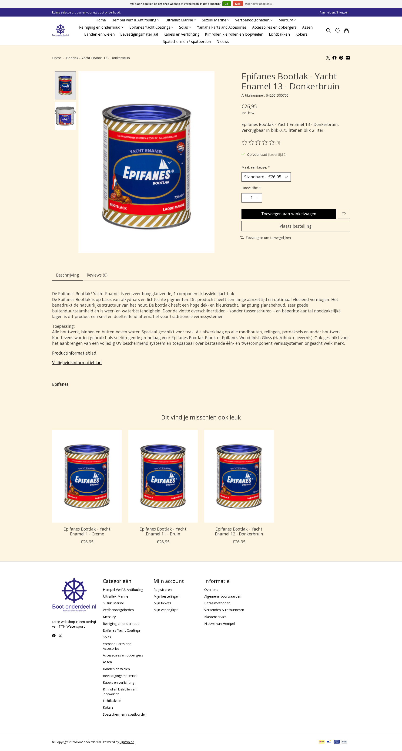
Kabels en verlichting (181, 34)
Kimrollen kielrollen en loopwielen (234, 34)
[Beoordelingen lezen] (258, 142)
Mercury (109, 616)
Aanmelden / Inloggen (334, 12)
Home (101, 20)
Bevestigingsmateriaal (139, 34)
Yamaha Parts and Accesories (222, 27)
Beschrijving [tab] (67, 275)
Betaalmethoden (217, 603)
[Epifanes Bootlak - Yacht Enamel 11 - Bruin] (163, 476)
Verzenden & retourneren (224, 609)
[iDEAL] (322, 742)
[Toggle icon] (328, 31)
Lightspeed (127, 742)
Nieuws (223, 41)
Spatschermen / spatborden (187, 41)
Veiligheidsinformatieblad (77, 362)
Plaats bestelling (296, 226)
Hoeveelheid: (251, 187)
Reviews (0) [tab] (97, 275)
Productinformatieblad (74, 353)
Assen (307, 27)
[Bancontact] (329, 742)
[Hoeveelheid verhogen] (257, 198)
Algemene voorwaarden (222, 596)
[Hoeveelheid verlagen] (246, 198)
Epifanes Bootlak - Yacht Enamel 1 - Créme (87, 531)
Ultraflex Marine (115, 596)
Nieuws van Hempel (219, 623)
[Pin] (337, 742)
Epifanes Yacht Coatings (122, 630)
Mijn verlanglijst (166, 609)
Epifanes (60, 384)
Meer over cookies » (258, 4)
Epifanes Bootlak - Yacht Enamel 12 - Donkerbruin (239, 531)
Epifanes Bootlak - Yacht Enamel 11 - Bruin (163, 531)
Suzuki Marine (113, 603)
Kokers (301, 34)
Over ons (211, 589)
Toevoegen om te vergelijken (268, 237)
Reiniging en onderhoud (121, 623)
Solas (107, 637)
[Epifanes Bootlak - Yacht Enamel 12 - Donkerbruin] (239, 476)
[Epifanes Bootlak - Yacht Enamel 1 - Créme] (87, 476)
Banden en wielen (99, 34)
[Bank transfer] (345, 742)
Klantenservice (215, 616)
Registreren (163, 589)
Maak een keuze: (255, 167)
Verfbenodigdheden (118, 609)
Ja (226, 4)
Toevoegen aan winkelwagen (288, 214)
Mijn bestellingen (167, 596)
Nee (238, 4)
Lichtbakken (279, 34)
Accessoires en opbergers (274, 27)
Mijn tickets (162, 603)
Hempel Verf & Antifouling (123, 589)
